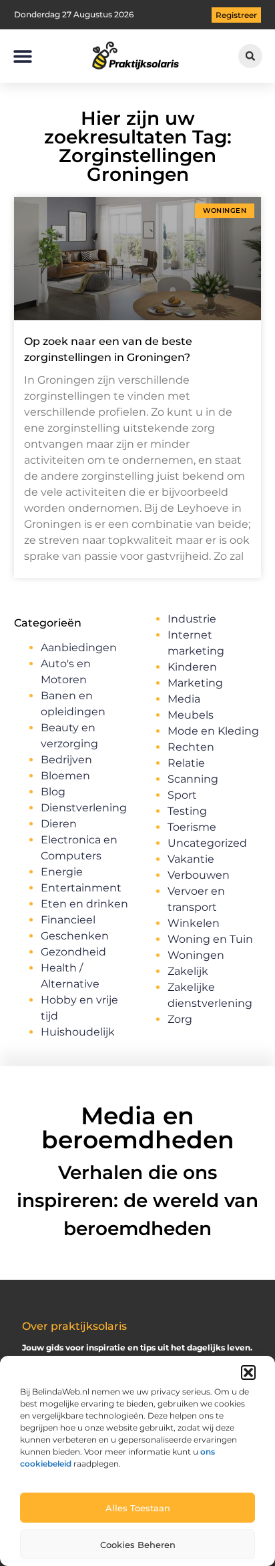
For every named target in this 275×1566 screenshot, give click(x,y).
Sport (182, 795)
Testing (187, 811)
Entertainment (81, 887)
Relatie (186, 763)
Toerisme (192, 827)
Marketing (195, 683)
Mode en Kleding (213, 731)
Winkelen (194, 923)
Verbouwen (199, 875)
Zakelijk (188, 971)
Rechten (191, 747)
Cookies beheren (138, 1544)
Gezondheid (73, 951)
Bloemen (65, 775)
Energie (62, 871)
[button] (248, 1372)
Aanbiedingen (79, 647)
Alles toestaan (137, 1508)
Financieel (68, 919)
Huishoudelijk (78, 1032)
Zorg (180, 1019)
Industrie (192, 619)
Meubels (191, 715)
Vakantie (191, 859)
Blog (53, 791)
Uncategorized (207, 843)
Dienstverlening (84, 807)
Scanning (193, 779)
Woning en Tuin (210, 939)
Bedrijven (66, 759)
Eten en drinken (84, 903)
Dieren (59, 823)
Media (184, 699)
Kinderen (192, 667)
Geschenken (75, 935)
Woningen (196, 955)
